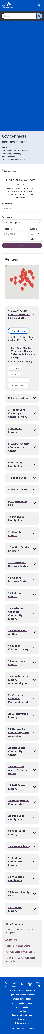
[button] (25, 278)
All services (15, 368)
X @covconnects (13, 939)
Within (33, 228)
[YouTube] (22, 984)
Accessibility (22, 1007)
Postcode (7, 228)
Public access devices (19, 380)
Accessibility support (22, 1003)
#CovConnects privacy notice (20, 951)
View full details (19, 332)
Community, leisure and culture (15, 150)
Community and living (11, 153)
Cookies (22, 1011)
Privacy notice (22, 1023)
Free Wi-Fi (14, 374)
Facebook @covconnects (17, 945)
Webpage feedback (22, 999)
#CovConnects (8, 156)
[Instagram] (14, 984)
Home (4, 147)
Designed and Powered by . (22, 1028)
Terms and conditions (22, 1015)
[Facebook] (6, 984)
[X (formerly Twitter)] (38, 984)
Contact (22, 1019)
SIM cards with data (18, 385)
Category (7, 217)
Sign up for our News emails (22, 995)
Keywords (7, 203)
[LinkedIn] (30, 984)
